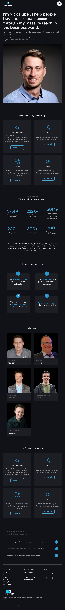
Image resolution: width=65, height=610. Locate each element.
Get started (17, 147)
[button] (59, 3)
